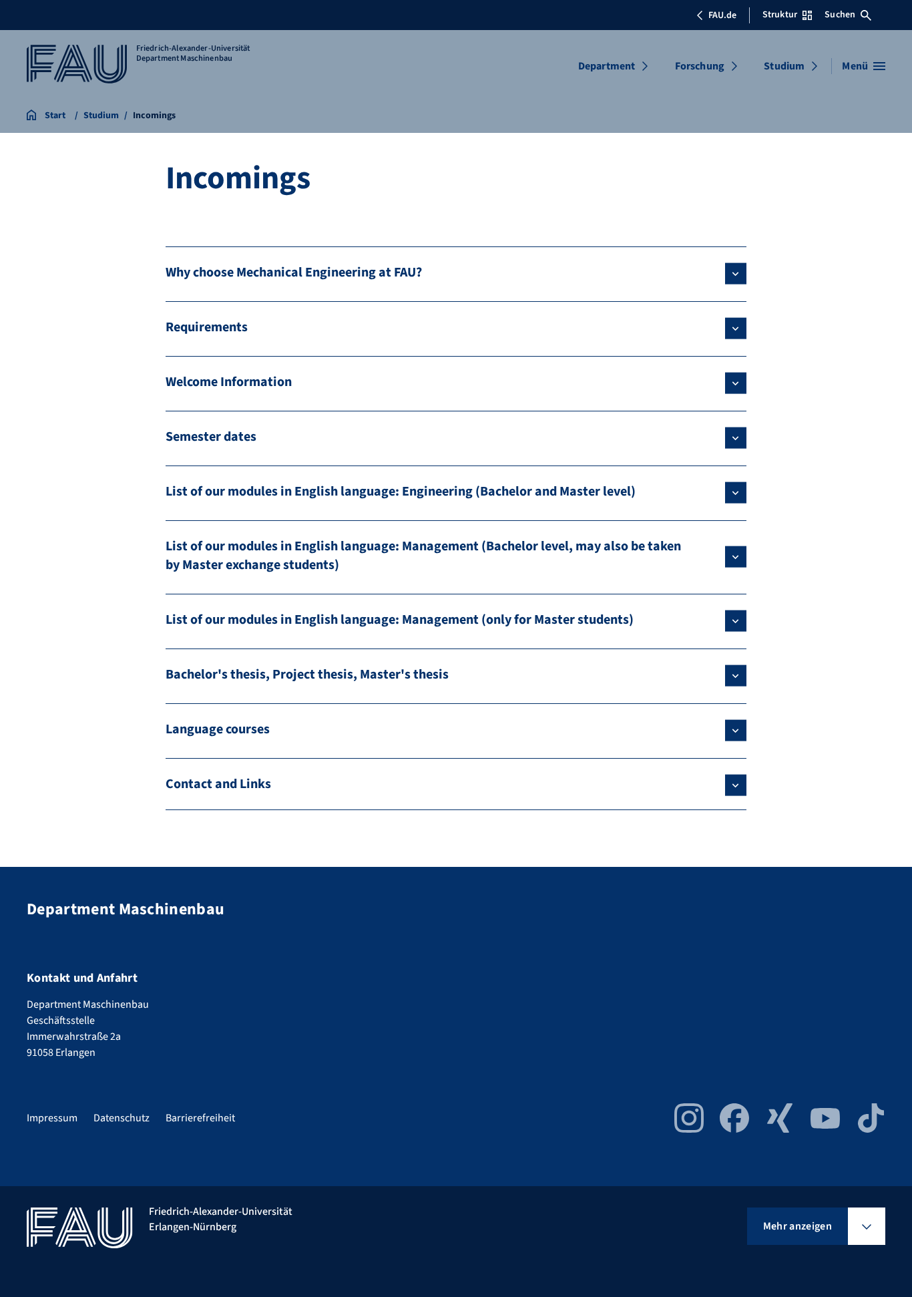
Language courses (218, 729)
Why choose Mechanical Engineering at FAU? (294, 272)
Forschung (699, 66)
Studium (784, 66)
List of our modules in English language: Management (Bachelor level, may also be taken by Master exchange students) (423, 555)
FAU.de (722, 15)
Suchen (840, 14)
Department (607, 66)
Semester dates (211, 436)
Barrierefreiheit (200, 1118)
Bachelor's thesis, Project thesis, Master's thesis (307, 674)
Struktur (779, 14)
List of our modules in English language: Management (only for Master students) (400, 619)
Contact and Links (218, 784)
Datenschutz (121, 1118)
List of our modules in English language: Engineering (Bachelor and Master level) (401, 491)
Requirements (207, 327)
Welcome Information (229, 382)
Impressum (52, 1118)
